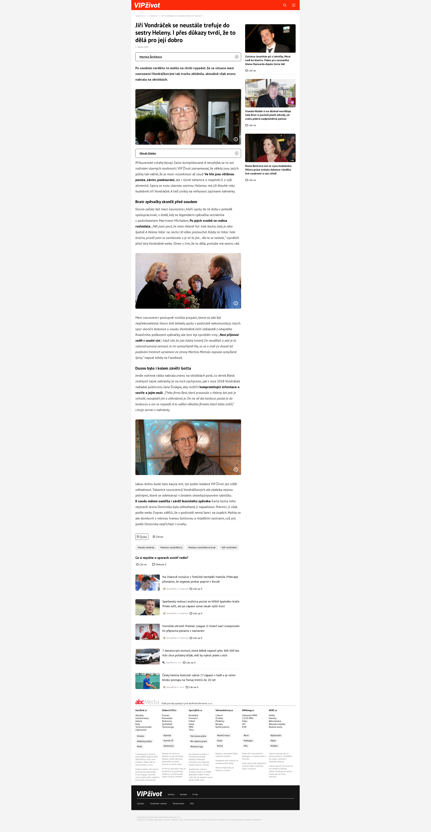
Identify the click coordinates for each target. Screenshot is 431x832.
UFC (244, 724)
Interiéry (272, 718)
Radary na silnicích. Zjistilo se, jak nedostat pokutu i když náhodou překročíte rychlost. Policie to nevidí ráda (172, 758)
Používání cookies (158, 803)
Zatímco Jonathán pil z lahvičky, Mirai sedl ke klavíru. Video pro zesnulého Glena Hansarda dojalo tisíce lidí (267, 60)
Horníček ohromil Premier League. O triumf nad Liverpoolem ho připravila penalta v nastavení (201, 628)
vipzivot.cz (140, 15)
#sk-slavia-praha (198, 736)
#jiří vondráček (229, 547)
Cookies (140, 803)
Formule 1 (193, 718)
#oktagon (248, 740)
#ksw (246, 735)
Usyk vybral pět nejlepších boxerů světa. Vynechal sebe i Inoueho (254, 766)
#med (220, 745)
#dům (273, 740)
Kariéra (171, 794)
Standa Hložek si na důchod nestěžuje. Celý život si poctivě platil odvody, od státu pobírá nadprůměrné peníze (268, 114)
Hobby (272, 715)
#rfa (245, 745)
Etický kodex (178, 803)
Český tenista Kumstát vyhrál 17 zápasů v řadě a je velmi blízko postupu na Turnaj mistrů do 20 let (198, 677)
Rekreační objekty (277, 724)
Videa (244, 721)
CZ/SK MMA (247, 718)
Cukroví (219, 715)
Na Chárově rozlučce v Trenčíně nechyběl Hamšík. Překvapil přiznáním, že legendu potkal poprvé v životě (200, 579)
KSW (244, 727)
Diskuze (160, 564)
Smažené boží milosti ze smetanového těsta (227, 761)
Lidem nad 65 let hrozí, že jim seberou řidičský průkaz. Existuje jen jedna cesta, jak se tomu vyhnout (281, 771)
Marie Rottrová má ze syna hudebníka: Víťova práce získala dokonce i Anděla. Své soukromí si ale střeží (268, 169)
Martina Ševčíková (151, 56)
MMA (191, 727)
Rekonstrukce (275, 721)
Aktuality (139, 715)
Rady (137, 724)
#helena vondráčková (171, 547)
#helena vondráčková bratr (202, 547)
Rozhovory (167, 721)
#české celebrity (146, 547)
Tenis (191, 729)
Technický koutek (143, 727)
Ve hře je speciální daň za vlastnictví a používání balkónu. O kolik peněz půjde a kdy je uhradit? (174, 772)
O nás (195, 794)
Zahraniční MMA (249, 715)
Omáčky (219, 718)
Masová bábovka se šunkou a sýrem (225, 769)
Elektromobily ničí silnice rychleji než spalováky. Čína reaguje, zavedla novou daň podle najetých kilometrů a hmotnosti (147, 774)
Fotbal (192, 721)
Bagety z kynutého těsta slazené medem (227, 754)
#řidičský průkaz (144, 741)
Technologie (168, 727)
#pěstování (276, 735)
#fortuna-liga (196, 746)
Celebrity (153, 15)
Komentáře (167, 718)
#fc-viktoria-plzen (198, 741)
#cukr (219, 740)
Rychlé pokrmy (222, 727)
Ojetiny (138, 721)
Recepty (219, 724)
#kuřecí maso (223, 735)
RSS (192, 803)
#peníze (167, 735)
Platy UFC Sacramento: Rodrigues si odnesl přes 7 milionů (254, 756)
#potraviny (169, 745)
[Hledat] (285, 5)
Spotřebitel (167, 724)
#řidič (139, 746)
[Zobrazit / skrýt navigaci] (293, 5)
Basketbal (193, 715)
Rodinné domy (275, 727)
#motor (140, 736)
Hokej (191, 724)
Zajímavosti (140, 729)
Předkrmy (220, 721)
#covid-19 (168, 740)
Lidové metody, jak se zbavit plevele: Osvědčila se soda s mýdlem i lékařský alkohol (280, 757)
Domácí (165, 715)
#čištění (274, 745)
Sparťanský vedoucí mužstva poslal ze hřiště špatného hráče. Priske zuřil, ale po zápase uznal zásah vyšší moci (201, 603)
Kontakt (183, 794)
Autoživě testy (142, 718)
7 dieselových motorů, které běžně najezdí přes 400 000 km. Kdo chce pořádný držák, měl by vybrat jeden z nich (200, 653)
